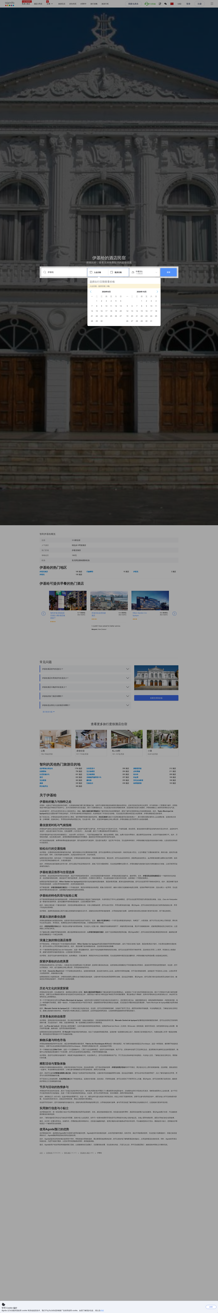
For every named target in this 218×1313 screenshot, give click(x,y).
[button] (91, 291)
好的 (211, 1307)
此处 (102, 1310)
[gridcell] (96, 300)
